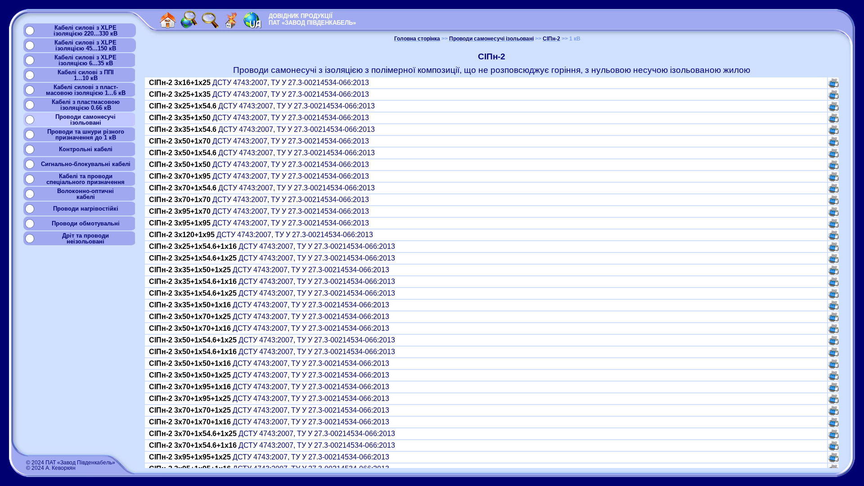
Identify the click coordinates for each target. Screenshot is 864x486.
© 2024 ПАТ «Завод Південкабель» (70, 462)
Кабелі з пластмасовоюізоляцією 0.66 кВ (86, 105)
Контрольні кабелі (85, 149)
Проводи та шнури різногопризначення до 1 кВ (85, 134)
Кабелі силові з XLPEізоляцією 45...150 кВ (85, 45)
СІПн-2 (551, 39)
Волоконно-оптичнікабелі (85, 194)
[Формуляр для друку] (833, 85)
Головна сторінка (417, 39)
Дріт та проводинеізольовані (85, 238)
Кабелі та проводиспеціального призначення (85, 179)
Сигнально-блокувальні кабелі (85, 164)
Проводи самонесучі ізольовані (491, 39)
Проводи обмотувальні (86, 223)
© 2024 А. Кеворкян (51, 468)
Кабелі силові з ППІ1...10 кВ (86, 75)
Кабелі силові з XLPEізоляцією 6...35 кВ (85, 60)
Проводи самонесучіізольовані (85, 119)
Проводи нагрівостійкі (85, 208)
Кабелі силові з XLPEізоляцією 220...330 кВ (85, 30)
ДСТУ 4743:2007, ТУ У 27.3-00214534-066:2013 (260, 82)
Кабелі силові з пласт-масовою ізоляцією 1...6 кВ (86, 90)
